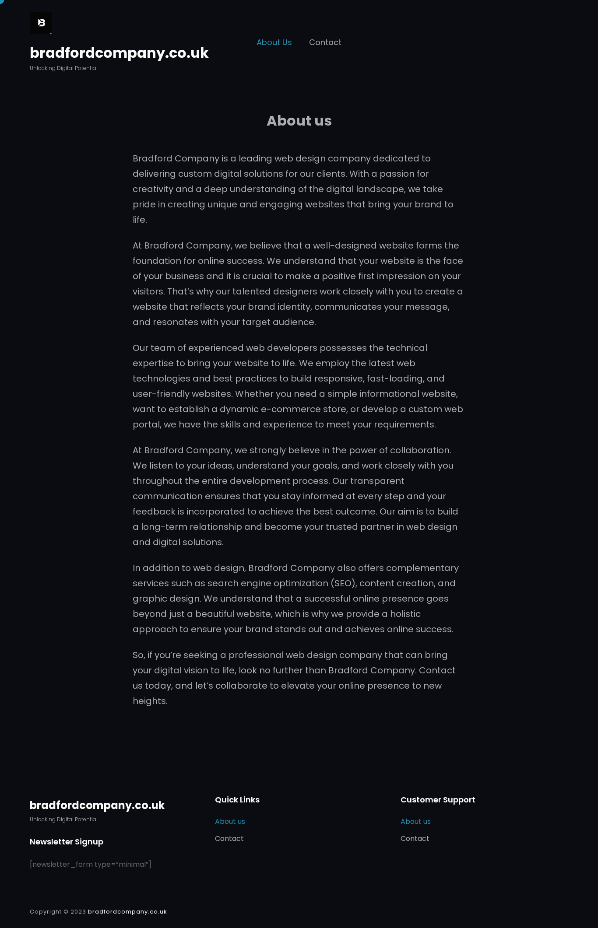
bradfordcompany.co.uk (119, 53)
